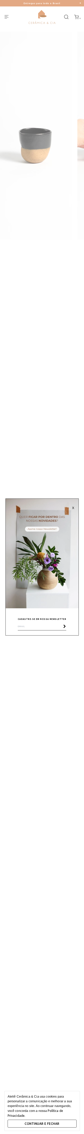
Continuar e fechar (42, 1123)
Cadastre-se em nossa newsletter (42, 619)
